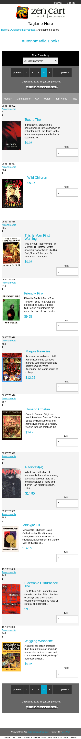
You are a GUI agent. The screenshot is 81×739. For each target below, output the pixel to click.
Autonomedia (9, 109)
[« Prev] (17, 72)
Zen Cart (66, 732)
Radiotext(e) (34, 467)
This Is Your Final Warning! (37, 237)
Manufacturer (24, 98)
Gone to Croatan (38, 409)
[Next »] (65, 72)
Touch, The (33, 120)
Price (74, 98)
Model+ (8, 98)
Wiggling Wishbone (39, 641)
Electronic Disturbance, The (41, 584)
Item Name (61, 98)
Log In (71, 2)
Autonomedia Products (22, 29)
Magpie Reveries (38, 351)
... (56, 72)
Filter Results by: (41, 55)
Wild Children (37, 177)
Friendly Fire (33, 293)
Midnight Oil (31, 525)
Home (58, 2)
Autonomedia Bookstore (39, 732)
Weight (47, 98)
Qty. (37, 98)
